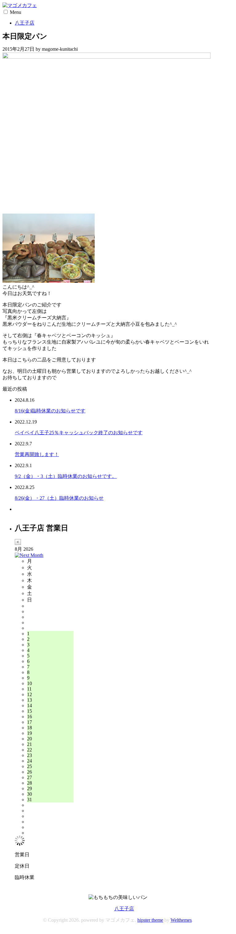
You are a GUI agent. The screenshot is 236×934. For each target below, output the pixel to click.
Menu (15, 12)
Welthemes (181, 920)
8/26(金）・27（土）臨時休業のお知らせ (59, 498)
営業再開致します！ (37, 454)
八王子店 (24, 23)
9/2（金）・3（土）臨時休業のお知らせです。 (66, 476)
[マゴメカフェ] (19, 5)
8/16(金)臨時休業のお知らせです (50, 410)
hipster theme (150, 920)
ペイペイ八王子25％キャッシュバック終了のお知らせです (79, 432)
